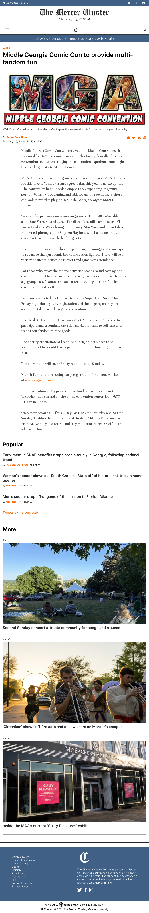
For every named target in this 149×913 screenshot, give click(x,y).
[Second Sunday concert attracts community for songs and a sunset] (74, 583)
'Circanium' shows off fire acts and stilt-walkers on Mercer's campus (63, 727)
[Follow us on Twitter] (79, 890)
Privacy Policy (20, 886)
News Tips (24, 3)
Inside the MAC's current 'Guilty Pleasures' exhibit (46, 826)
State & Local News (23, 860)
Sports (15, 866)
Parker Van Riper (17, 137)
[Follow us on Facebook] (85, 890)
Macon (6, 48)
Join (14, 879)
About (6, 3)
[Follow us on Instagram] (91, 890)
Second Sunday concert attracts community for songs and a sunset (62, 628)
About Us (17, 873)
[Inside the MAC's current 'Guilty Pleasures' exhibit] (74, 781)
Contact (14, 3)
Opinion (16, 869)
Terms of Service (22, 883)
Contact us (18, 876)
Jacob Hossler (13, 485)
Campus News (20, 856)
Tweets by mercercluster (21, 512)
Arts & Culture (20, 863)
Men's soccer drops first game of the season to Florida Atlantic (58, 496)
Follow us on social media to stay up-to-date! (74, 38)
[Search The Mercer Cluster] (145, 30)
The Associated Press (16, 465)
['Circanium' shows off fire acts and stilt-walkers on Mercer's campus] (74, 682)
